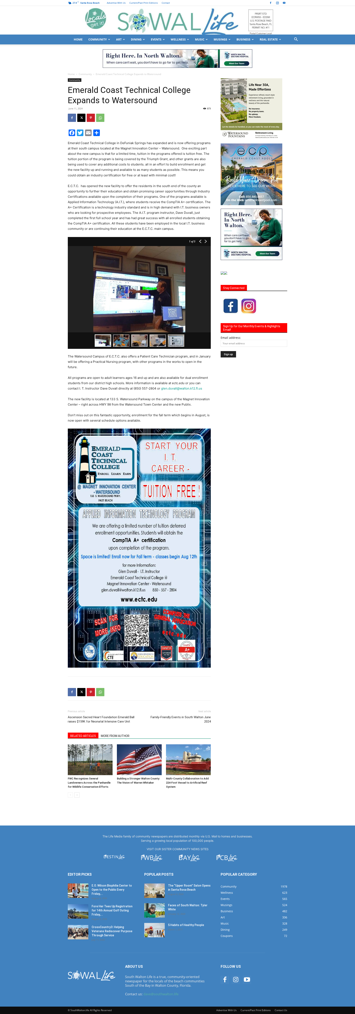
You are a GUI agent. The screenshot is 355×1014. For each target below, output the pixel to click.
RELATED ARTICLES (83, 736)
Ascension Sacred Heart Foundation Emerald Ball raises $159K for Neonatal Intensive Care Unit (101, 719)
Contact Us (281, 1010)
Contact (166, 2)
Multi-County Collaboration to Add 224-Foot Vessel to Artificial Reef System (187, 782)
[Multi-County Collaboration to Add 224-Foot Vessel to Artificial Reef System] (188, 759)
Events (156, 39)
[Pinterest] (91, 118)
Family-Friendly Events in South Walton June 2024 (181, 719)
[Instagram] (277, 3)
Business (243, 39)
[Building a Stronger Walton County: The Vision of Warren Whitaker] (139, 759)
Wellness (178, 39)
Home (78, 39)
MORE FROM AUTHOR (115, 736)
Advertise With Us (116, 2)
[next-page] (77, 795)
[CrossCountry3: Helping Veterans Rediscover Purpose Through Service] (78, 932)
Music (199, 39)
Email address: (231, 338)
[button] (296, 40)
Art (119, 39)
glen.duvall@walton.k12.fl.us (181, 388)
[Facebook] (270, 3)
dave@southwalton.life (161, 994)
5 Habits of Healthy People (186, 925)
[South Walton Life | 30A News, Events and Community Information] (177, 20)
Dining (136, 39)
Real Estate (269, 39)
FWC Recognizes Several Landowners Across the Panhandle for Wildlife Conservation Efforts (89, 782)
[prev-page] (70, 795)
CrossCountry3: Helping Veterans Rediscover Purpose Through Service (112, 931)
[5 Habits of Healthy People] (154, 930)
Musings (220, 39)
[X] (81, 118)
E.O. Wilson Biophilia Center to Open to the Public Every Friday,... (112, 889)
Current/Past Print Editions (143, 2)
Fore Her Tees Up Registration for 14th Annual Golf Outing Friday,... (112, 910)
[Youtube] (284, 3)
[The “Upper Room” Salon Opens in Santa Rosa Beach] (154, 890)
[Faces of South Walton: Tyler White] (154, 910)
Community (97, 39)
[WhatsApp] (100, 118)
